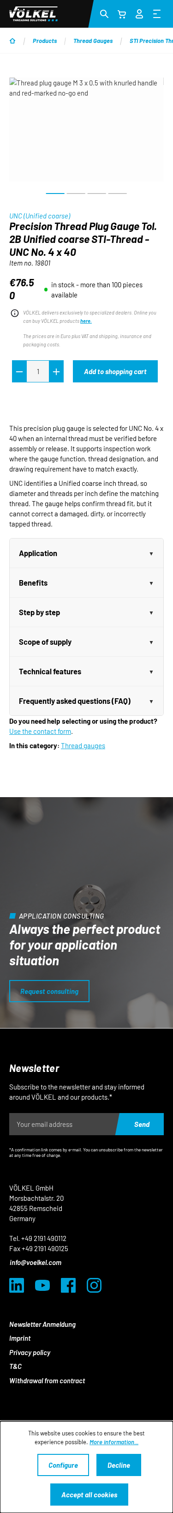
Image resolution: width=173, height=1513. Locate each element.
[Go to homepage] (33, 13)
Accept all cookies (89, 1494)
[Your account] (139, 12)
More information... (113, 1442)
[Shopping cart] (122, 14)
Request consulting (49, 991)
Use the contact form (40, 731)
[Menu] (157, 13)
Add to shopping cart (115, 371)
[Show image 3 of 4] (97, 193)
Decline (118, 1465)
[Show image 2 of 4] (76, 193)
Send (141, 1124)
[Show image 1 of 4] (55, 193)
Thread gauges (83, 745)
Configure (63, 1465)
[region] (86, 139)
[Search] (104, 13)
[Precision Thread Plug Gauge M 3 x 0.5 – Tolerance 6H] (86, 130)
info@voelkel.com (35, 1262)
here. (86, 321)
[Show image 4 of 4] (117, 193)
